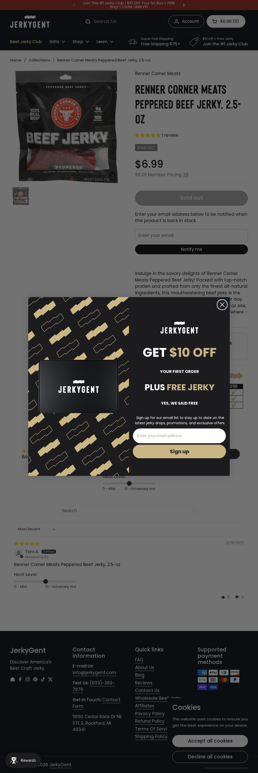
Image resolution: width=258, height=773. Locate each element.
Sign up (179, 451)
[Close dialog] (222, 305)
